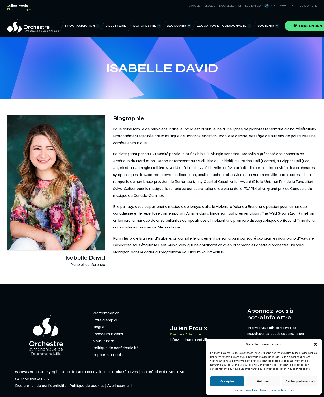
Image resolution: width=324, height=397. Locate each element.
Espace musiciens (281, 5)
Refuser (263, 381)
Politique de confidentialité (116, 347)
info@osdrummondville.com (193, 339)
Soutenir (265, 26)
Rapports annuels (108, 354)
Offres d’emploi (249, 5)
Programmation (80, 26)
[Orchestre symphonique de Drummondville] (33, 26)
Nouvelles (226, 5)
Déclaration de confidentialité (276, 389)
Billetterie (116, 26)
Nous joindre (307, 5)
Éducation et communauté (222, 26)
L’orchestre (144, 26)
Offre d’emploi (105, 320)
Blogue (209, 5)
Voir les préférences (300, 381)
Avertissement (119, 385)
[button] (315, 344)
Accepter (227, 381)
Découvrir (176, 26)
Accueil (194, 5)
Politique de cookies (245, 389)
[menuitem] (194, 5)
